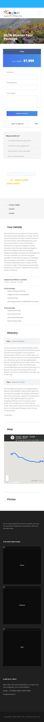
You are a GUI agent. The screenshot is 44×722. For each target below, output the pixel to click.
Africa (22, 565)
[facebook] (7, 4)
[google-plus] (10, 4)
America (22, 605)
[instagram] (17, 4)
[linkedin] (14, 4)
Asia (22, 647)
